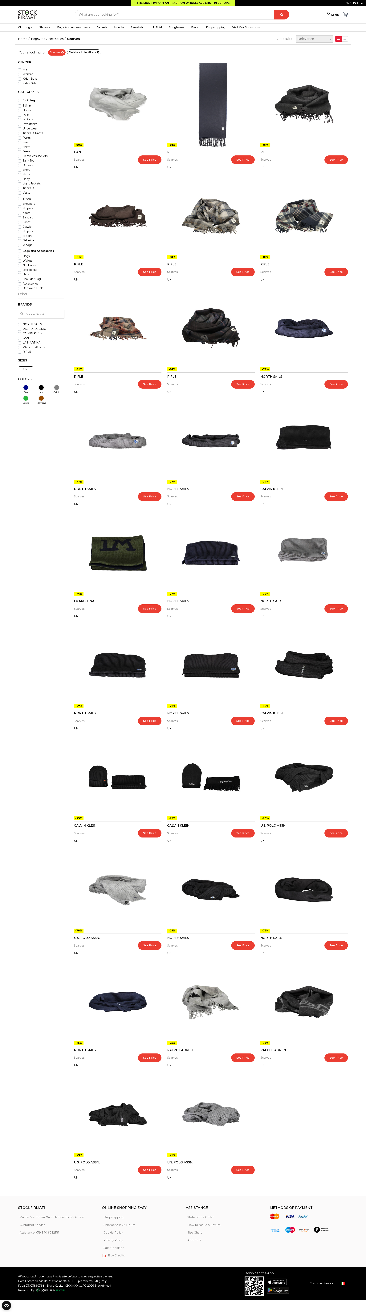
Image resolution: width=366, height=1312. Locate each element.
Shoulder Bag (32, 279)
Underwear (30, 128)
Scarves (55, 52)
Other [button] (22, 294)
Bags (26, 256)
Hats (26, 274)
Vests (26, 192)
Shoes (27, 198)
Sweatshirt (138, 27)
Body (26, 179)
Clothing (29, 100)
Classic (27, 226)
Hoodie (119, 27)
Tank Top (29, 160)
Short (26, 169)
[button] (41, 64)
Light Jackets (32, 183)
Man (26, 69)
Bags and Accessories (38, 251)
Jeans (26, 151)
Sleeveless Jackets (35, 156)
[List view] (345, 38)
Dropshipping (216, 27)
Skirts (26, 174)
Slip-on (27, 236)
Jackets (102, 27)
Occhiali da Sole (33, 288)
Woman (28, 74)
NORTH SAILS (271, 376)
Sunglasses (177, 27)
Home (22, 39)
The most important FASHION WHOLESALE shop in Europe (183, 3)
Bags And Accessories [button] (72, 27)
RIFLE (171, 152)
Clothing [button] (24, 27)
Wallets (27, 260)
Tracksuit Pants (33, 133)
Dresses (28, 165)
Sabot (26, 222)
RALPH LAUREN (180, 1050)
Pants (26, 137)
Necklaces (29, 265)
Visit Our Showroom (246, 27)
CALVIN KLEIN (271, 489)
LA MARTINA (84, 601)
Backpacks (30, 270)
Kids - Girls (29, 83)
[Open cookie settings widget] (6, 1305)
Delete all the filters (83, 52)
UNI (76, 167)
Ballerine (28, 240)
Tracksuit (28, 188)
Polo (26, 114)
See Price (149, 159)
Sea (25, 142)
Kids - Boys (30, 78)
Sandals (28, 217)
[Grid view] (338, 38)
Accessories (30, 283)
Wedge (28, 245)
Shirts (26, 147)
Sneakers (29, 203)
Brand (195, 27)
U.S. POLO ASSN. (273, 825)
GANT (78, 152)
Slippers (28, 208)
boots (26, 213)
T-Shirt (157, 27)
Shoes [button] (43, 27)
